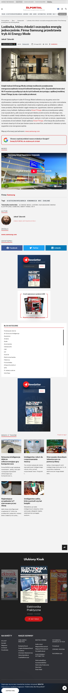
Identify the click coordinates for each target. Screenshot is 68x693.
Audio (34, 14)
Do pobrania (4, 650)
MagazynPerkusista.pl (41, 649)
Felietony (7, 360)
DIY (5, 352)
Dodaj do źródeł (8, 44)
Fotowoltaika (8, 362)
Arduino (25, 14)
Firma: (8, 195)
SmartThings (36, 110)
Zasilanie (46, 200)
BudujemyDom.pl (23, 646)
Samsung (54, 44)
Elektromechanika (9, 357)
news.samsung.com (32, 131)
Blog (13, 20)
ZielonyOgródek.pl (23, 655)
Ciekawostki (20, 20)
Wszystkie (63, 14)
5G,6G (3, 14)
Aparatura (7, 336)
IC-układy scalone (9, 370)
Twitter (35, 248)
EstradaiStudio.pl (40, 651)
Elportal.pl (38, 667)
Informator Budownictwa (25, 653)
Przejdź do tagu (61, 434)
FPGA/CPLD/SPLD (10, 365)
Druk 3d (6, 354)
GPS (5, 368)
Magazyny (4, 645)
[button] (3, 586)
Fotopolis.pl (55, 646)
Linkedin (57, 248)
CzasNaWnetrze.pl (23, 657)
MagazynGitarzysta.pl (41, 646)
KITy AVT (4, 641)
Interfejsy (7, 373)
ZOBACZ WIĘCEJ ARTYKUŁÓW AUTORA (24, 221)
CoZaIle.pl (21, 650)
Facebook (13, 248)
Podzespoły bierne (10, 331)
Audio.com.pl (39, 644)
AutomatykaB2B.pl (40, 662)
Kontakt (3, 643)
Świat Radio (38, 669)
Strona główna (5, 20)
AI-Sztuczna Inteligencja (14, 14)
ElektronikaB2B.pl (40, 660)
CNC (5, 349)
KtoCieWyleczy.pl (57, 653)
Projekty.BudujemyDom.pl (25, 648)
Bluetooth (56, 14)
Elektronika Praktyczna (42, 665)
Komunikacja (32, 200)
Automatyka (42, 14)
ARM (30, 14)
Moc (39, 200)
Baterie (49, 14)
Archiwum (4, 647)
